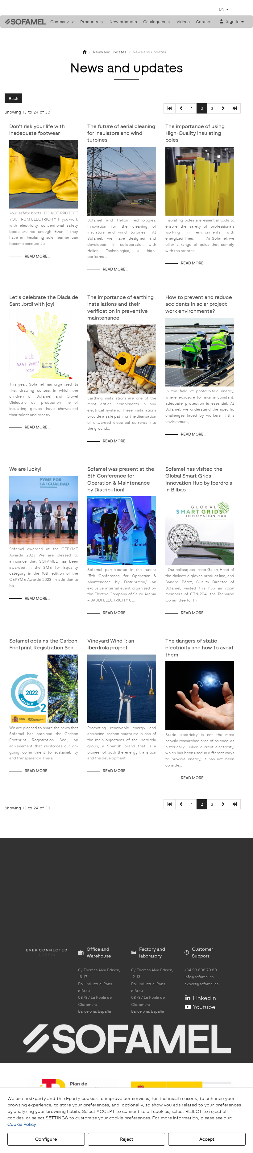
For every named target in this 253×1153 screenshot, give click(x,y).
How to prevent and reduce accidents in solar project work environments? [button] (198, 304)
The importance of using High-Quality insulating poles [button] (195, 133)
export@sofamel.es (201, 984)
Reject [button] (126, 1139)
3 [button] (212, 108)
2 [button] (202, 108)
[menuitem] (62, 21)
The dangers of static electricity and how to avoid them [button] (199, 648)
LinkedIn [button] (203, 998)
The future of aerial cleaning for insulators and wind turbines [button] (121, 133)
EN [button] (222, 8)
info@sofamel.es (199, 977)
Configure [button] (46, 1139)
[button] (21, 21)
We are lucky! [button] (25, 469)
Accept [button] (206, 1139)
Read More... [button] (37, 256)
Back (13, 98)
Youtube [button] (203, 1007)
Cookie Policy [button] (21, 1124)
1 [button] (192, 108)
